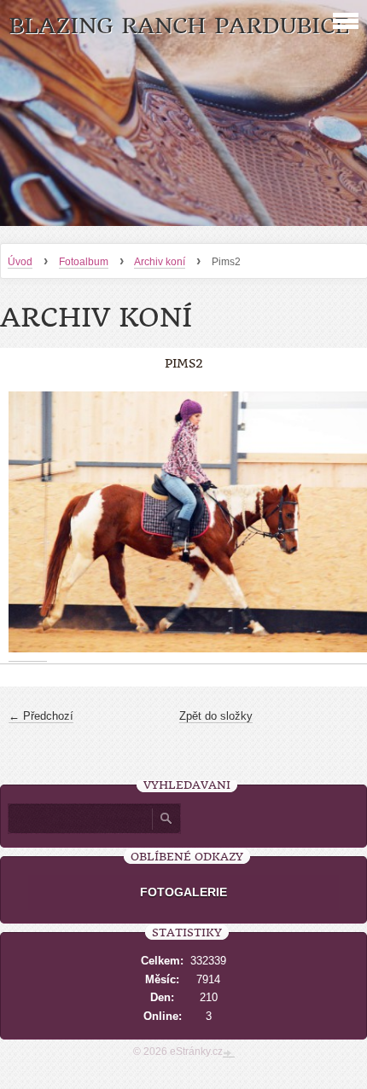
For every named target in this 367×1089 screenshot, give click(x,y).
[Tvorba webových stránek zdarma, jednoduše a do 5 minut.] (229, 1053)
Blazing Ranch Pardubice (179, 26)
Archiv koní (159, 262)
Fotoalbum (83, 262)
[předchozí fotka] (28, 523)
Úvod (20, 262)
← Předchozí (41, 716)
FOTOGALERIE (183, 892)
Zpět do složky (216, 716)
